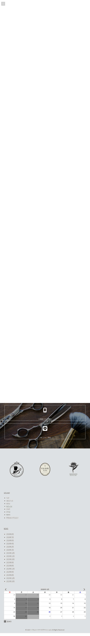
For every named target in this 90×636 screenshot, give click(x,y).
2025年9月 (10, 562)
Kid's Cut (9, 506)
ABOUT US (9, 501)
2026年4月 (10, 543)
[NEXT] (84, 589)
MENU (8, 503)
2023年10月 (10, 581)
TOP (7, 498)
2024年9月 (10, 572)
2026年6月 (10, 540)
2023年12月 (10, 578)
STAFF (8, 509)
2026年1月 (10, 550)
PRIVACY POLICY (12, 518)
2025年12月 (10, 553)
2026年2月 (10, 546)
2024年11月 (10, 568)
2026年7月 (10, 537)
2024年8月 (10, 575)
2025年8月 (10, 565)
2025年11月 (10, 556)
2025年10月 (10, 559)
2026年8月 (10, 534)
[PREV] (6, 589)
